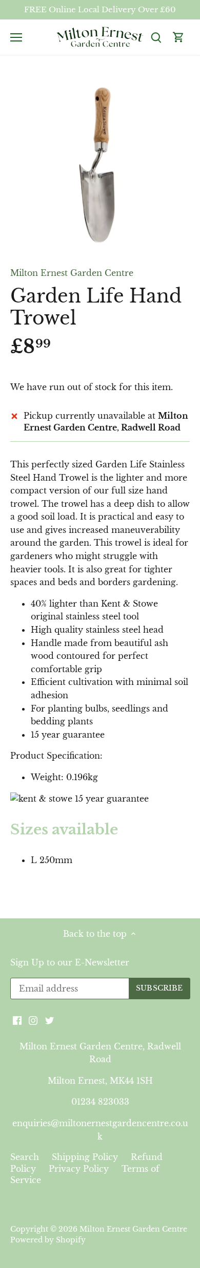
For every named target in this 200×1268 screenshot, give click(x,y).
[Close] (180, 568)
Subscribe (139, 702)
